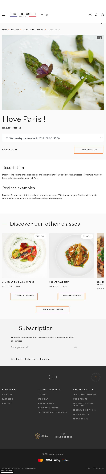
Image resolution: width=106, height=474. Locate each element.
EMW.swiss (99, 469)
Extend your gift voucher (53, 412)
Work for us (80, 399)
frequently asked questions (83, 404)
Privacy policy (81, 414)
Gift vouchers (46, 403)
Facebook (16, 359)
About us (7, 394)
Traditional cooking (33, 29)
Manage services (7, 470)
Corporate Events (48, 408)
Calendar (43, 399)
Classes (15, 29)
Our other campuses (84, 394)
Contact (7, 403)
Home (4, 29)
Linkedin (45, 359)
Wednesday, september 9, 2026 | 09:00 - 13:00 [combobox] (35, 138)
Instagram (30, 359)
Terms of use (80, 419)
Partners (7, 399)
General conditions (84, 410)
